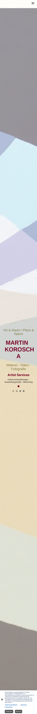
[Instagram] (17, 391)
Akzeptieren (9, 711)
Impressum (24, 704)
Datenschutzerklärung (11, 704)
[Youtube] (20, 391)
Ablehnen (18, 711)
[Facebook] (13, 391)
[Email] (24, 391)
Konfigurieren (9, 707)
